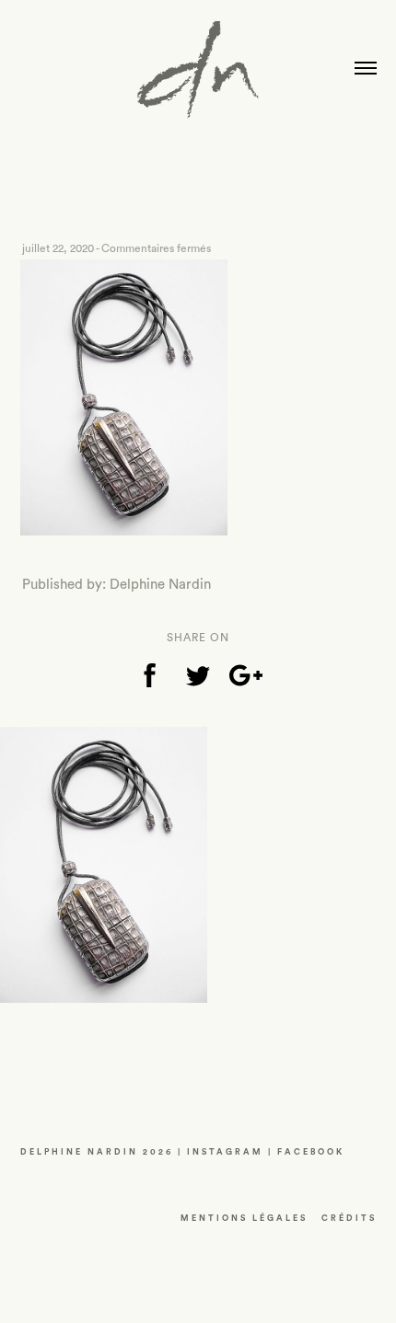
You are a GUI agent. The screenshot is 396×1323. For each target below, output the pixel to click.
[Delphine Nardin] (198, 76)
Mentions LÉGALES (244, 1218)
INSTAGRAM (225, 1152)
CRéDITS (349, 1218)
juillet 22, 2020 (58, 248)
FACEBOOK (310, 1152)
